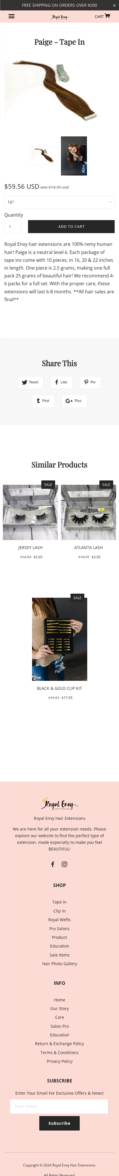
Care (59, 1017)
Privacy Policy (59, 1061)
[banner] (60, 17)
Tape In (59, 902)
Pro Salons (59, 928)
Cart (100, 16)
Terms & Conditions (59, 1052)
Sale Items (60, 955)
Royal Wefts (59, 919)
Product (59, 937)
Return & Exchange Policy (59, 1043)
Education (59, 946)
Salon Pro (60, 1026)
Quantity (13, 215)
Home (59, 1000)
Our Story (59, 1008)
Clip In (59, 911)
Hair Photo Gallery (59, 963)
